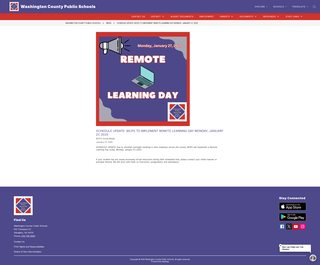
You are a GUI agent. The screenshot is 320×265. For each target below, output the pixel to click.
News (108, 23)
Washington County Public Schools (83, 23)
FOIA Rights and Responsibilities (29, 246)
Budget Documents (182, 16)
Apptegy (165, 261)
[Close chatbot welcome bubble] (280, 245)
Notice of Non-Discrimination (28, 251)
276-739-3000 (28, 236)
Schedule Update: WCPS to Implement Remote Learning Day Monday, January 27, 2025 (157, 23)
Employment (206, 16)
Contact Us (138, 16)
